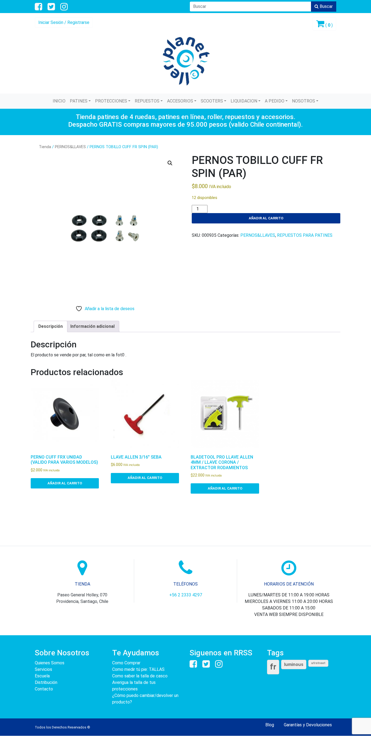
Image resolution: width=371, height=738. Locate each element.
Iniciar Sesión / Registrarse (63, 22)
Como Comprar (126, 662)
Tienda (45, 146)
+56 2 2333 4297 (185, 594)
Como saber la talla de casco (140, 675)
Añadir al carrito (266, 218)
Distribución (46, 682)
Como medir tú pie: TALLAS (138, 669)
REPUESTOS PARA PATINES (304, 235)
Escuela (42, 675)
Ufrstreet (318, 663)
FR (273, 666)
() (328, 25)
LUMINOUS (293, 664)
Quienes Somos (49, 662)
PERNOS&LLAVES (70, 146)
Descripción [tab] (50, 326)
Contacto (44, 689)
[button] (170, 163)
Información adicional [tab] (92, 326)
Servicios (43, 669)
